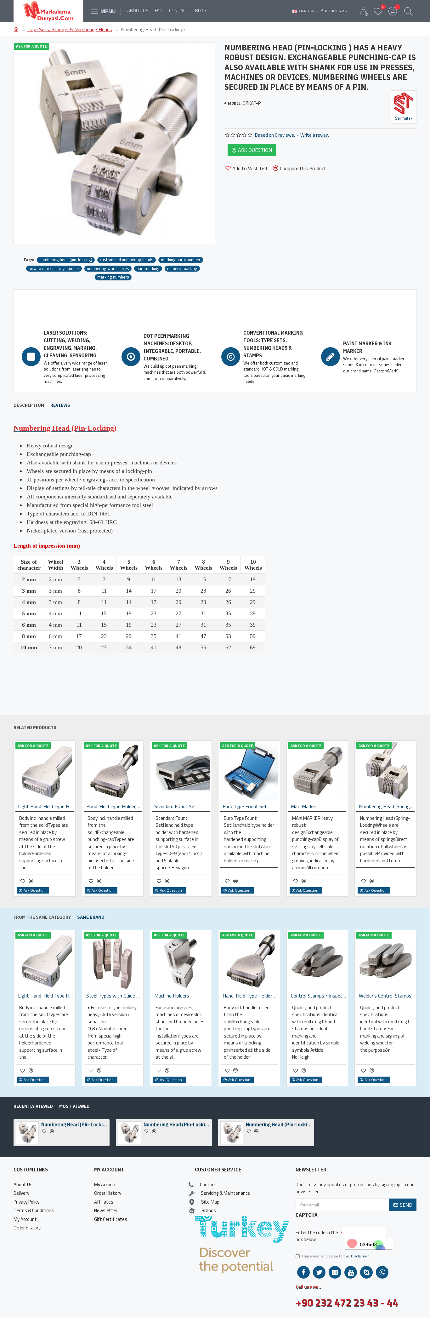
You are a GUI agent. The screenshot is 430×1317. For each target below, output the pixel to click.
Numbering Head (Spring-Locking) (387, 806)
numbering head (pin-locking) (65, 260)
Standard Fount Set (175, 806)
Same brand (91, 917)
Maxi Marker (303, 806)
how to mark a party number (54, 269)
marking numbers (113, 277)
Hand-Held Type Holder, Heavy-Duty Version (114, 806)
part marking (148, 269)
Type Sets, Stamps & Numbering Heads (69, 29)
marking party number (181, 260)
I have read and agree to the (335, 1256)
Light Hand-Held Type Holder (46, 806)
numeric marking (182, 269)
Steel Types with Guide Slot (138, 995)
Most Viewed (74, 1106)
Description (29, 405)
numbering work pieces (108, 269)
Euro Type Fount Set (245, 806)
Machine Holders (195, 995)
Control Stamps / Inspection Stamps (343, 995)
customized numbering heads (126, 260)
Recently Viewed (33, 1106)
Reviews (60, 405)
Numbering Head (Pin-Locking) (74, 1124)
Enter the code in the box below (317, 1236)
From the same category (42, 917)
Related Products (35, 727)
